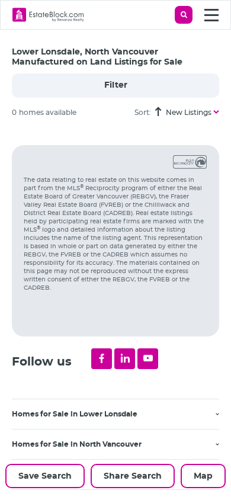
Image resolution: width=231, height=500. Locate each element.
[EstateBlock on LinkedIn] (124, 358)
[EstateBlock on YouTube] (147, 358)
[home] (48, 15)
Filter (115, 85)
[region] (121, 313)
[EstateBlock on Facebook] (101, 358)
